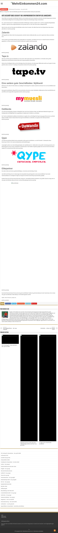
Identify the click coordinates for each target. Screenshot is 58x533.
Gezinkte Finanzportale (5, 457)
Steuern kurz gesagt (5, 475)
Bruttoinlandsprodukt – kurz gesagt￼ (8, 479)
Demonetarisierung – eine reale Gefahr (9, 501)
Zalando (28, 35)
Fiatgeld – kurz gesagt (5, 468)
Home (2, 11)
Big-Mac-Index (4, 486)
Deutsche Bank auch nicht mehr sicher (8, 466)
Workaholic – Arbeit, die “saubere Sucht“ (48, 328)
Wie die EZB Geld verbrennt (6, 470)
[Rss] (29, 529)
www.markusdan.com (16, 321)
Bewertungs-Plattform (6, 142)
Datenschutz (3, 517)
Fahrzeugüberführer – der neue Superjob (10, 328)
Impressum (3, 516)
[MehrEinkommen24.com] (29, 3)
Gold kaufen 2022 (4, 455)
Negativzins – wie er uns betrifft (7, 499)
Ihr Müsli (13, 85)
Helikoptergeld (4, 488)
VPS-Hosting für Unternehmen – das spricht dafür (18, 9)
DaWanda (32, 111)
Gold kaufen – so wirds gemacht (7, 503)
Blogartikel (7, 11)
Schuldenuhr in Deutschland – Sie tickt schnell (10, 462)
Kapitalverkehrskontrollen (6, 484)
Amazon (39, 39)
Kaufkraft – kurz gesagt (5, 473)
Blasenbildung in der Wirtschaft (7, 490)
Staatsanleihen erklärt (5, 459)
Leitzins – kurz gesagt (5, 464)
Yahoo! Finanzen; (8, 297)
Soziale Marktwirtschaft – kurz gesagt (8, 492)
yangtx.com (14, 297)
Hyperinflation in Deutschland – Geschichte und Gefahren (12, 506)
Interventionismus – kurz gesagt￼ (8, 477)
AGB (2, 515)
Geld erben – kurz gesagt (6, 495)
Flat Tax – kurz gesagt (5, 481)
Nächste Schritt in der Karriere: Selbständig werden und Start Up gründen (28, 444)
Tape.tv (33, 58)
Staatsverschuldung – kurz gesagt (8, 497)
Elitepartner (10, 174)
